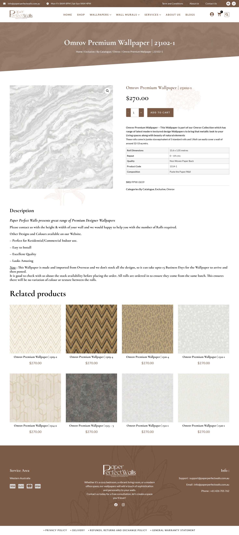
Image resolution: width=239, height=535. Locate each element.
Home (79, 51)
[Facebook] (228, 4)
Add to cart (160, 112)
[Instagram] (234, 4)
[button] (227, 14)
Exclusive (89, 51)
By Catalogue (104, 51)
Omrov (116, 51)
